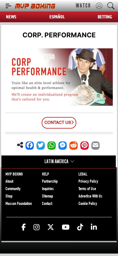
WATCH (83, 5)
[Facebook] (24, 227)
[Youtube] (65, 227)
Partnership (50, 182)
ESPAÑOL (57, 17)
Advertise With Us (90, 196)
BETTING (105, 17)
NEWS (11, 17)
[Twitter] (50, 227)
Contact (47, 204)
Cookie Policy (87, 204)
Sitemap (47, 196)
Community (13, 189)
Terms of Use (87, 189)
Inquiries (48, 189)
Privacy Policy (88, 182)
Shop (8, 196)
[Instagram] (36, 227)
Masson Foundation (18, 204)
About (9, 182)
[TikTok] (80, 227)
